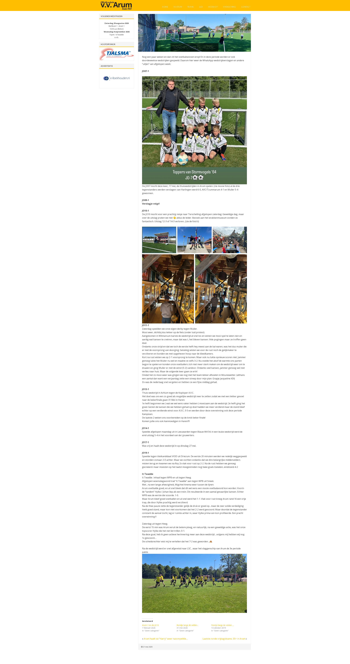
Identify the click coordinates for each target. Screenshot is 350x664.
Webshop (213, 7)
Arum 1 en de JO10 (150, 625)
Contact (245, 7)
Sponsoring (229, 7)
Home (165, 7)
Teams (190, 7)
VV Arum (177, 7)
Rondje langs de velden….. (222, 625)
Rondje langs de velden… (188, 625)
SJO (201, 7)
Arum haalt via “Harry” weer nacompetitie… (166, 638)
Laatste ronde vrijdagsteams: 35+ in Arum (224, 638)
